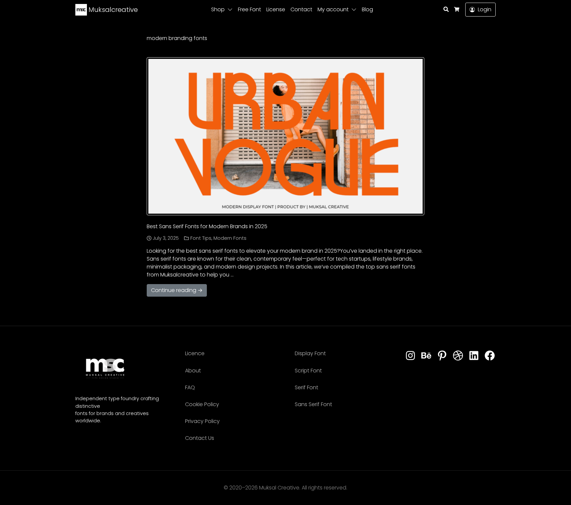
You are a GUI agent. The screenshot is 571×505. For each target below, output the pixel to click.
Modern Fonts (230, 238)
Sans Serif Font (313, 404)
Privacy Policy (202, 421)
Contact (301, 9)
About (193, 370)
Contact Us (199, 438)
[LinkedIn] (474, 355)
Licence (195, 353)
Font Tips (200, 238)
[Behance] (426, 355)
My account (333, 9)
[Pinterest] (442, 355)
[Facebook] (490, 355)
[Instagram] (410, 355)
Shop (218, 9)
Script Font (308, 370)
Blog (367, 9)
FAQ (190, 387)
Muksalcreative (112, 9)
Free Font (249, 9)
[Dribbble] (458, 355)
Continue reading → (177, 290)
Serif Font (306, 387)
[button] (231, 9)
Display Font (310, 353)
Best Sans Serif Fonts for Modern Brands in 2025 (207, 226)
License (275, 9)
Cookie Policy (202, 404)
